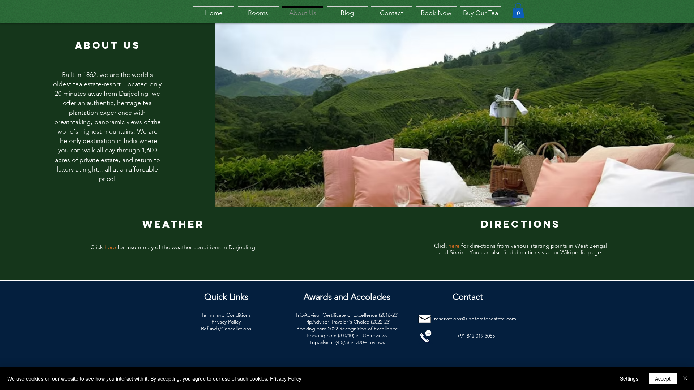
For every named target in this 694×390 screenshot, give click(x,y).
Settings (629, 378)
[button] (518, 10)
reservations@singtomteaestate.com (475, 318)
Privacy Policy (285, 378)
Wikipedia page (580, 252)
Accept (663, 378)
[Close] (685, 378)
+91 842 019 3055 (476, 336)
